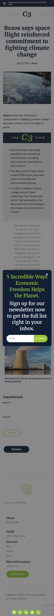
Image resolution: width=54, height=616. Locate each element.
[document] (27, 308)
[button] (46, 274)
